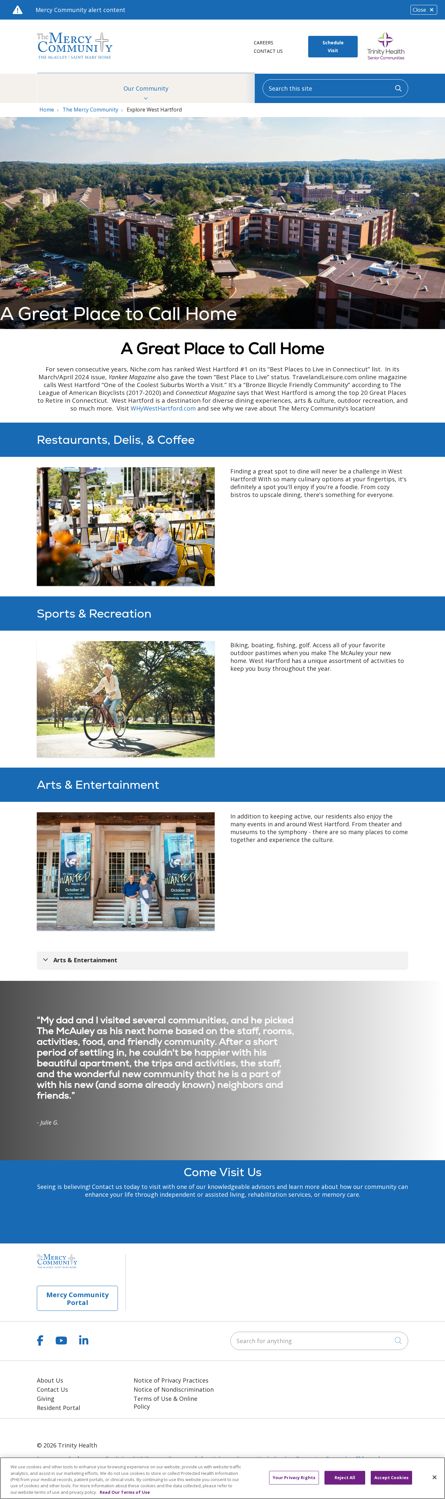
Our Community (145, 88)
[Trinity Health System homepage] (74, 56)
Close (419, 9)
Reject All (345, 1477)
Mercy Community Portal (77, 1298)
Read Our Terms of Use (125, 1492)
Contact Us (268, 51)
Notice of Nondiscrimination (174, 1389)
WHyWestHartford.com (163, 408)
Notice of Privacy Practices (171, 1380)
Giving (45, 1398)
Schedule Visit (333, 46)
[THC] (65, 1429)
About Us (50, 1380)
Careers (263, 42)
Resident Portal (58, 1408)
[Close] (434, 1477)
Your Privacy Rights (294, 1477)
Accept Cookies (391, 1477)
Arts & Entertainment (85, 960)
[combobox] (335, 88)
